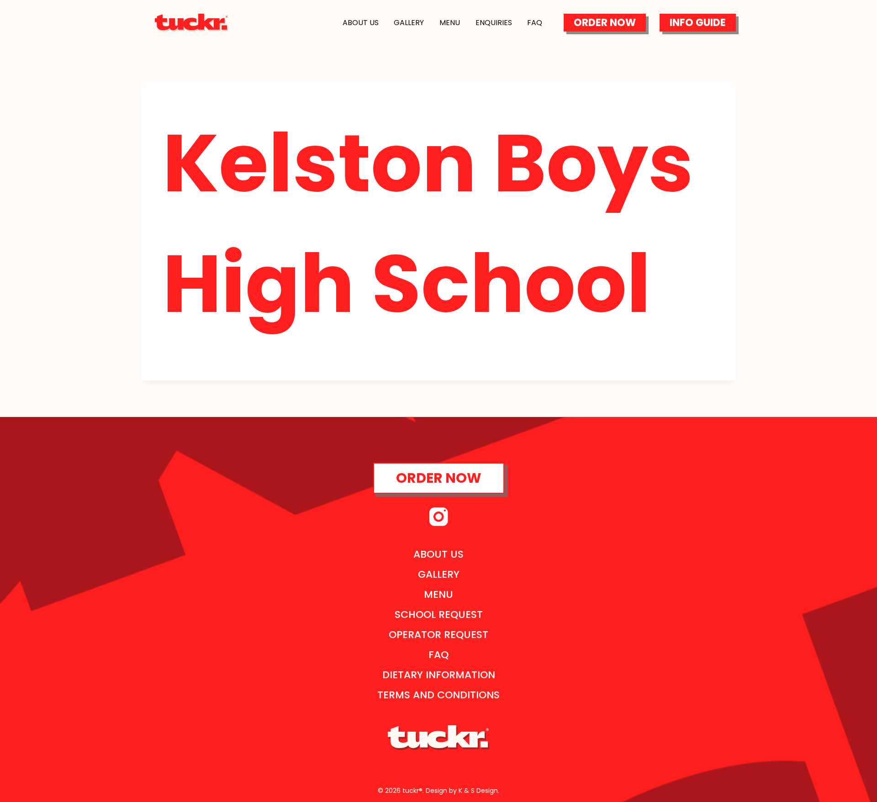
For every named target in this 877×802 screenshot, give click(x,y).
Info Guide (698, 23)
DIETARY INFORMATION (438, 675)
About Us (361, 22)
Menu (449, 22)
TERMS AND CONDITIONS (438, 695)
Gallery (409, 22)
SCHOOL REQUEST (439, 614)
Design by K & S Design (462, 790)
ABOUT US (438, 554)
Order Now (605, 23)
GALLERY (439, 574)
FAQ (438, 655)
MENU (438, 594)
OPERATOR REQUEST (438, 635)
